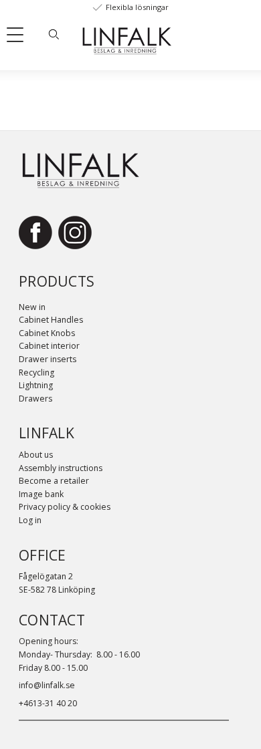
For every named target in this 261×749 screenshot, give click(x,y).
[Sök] (53, 34)
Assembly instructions (60, 468)
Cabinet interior (49, 345)
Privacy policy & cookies (64, 506)
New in (32, 307)
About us (36, 454)
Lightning (36, 385)
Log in (30, 520)
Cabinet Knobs (47, 333)
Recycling (36, 372)
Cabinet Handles (51, 319)
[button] (20, 37)
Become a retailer (54, 480)
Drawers (35, 398)
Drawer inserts (47, 359)
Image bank (41, 494)
